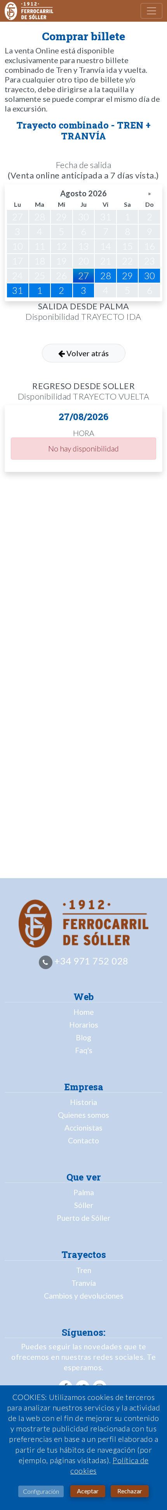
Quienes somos (83, 1114)
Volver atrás (87, 353)
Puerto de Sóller (83, 1217)
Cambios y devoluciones (84, 1295)
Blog (83, 1037)
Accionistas (83, 1127)
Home (83, 1011)
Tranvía (83, 1282)
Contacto (83, 1140)
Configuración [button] (41, 1491)
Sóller (83, 1205)
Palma (83, 1192)
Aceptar (88, 1491)
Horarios (83, 1024)
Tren (83, 1270)
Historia (83, 1102)
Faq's (83, 1050)
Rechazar (129, 1491)
